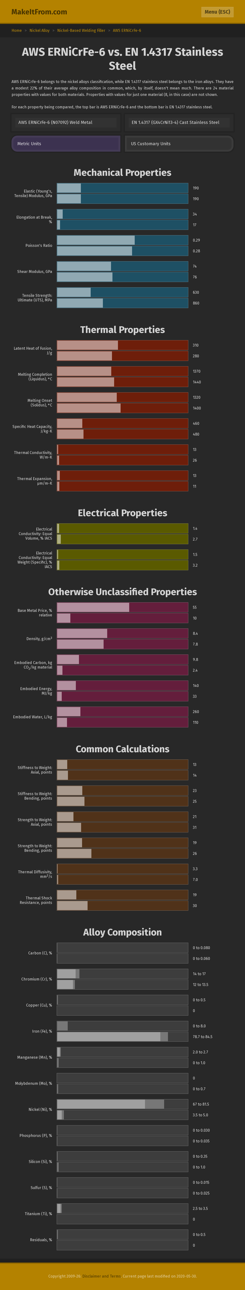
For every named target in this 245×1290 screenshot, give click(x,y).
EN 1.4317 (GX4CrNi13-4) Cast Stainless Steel (175, 122)
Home (16, 30)
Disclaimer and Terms (101, 1276)
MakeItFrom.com (39, 12)
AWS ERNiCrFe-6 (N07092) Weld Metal (55, 122)
